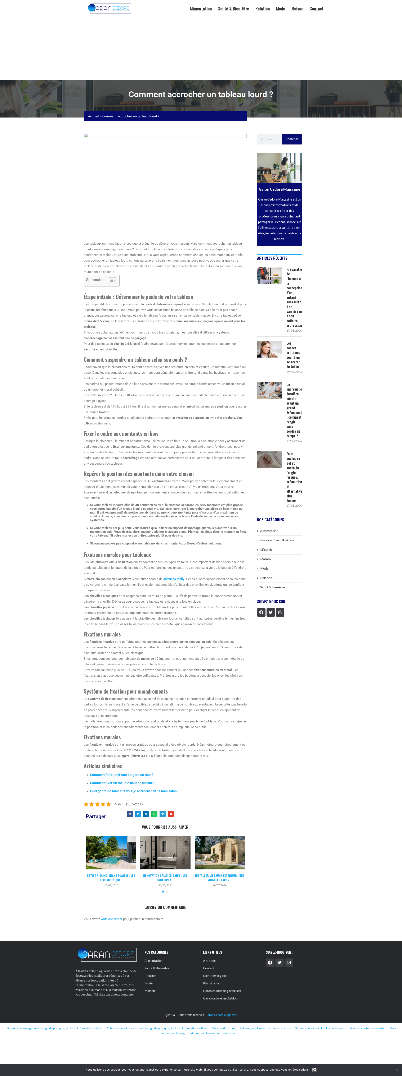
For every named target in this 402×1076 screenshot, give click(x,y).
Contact (316, 8)
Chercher (291, 139)
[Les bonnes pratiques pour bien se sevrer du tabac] (269, 349)
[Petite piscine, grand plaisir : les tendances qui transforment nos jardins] (111, 852)
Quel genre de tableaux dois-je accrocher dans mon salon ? (134, 791)
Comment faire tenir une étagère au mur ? (121, 775)
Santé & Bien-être (233, 8)
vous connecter (111, 919)
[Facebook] (261, 612)
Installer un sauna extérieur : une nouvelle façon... (219, 877)
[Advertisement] (201, 48)
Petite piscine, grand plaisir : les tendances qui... (111, 877)
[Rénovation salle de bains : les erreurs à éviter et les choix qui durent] (165, 852)
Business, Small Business (277, 540)
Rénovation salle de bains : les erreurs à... (165, 877)
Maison (297, 8)
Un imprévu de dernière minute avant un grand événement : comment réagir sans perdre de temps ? (294, 410)
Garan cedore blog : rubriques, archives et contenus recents (250, 1028)
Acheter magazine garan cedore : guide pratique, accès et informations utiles (157, 1028)
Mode (280, 8)
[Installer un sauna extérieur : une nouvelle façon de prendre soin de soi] (220, 852)
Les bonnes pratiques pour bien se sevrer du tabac (293, 355)
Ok (314, 1069)
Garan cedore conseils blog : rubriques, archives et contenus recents (340, 1028)
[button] (130, 814)
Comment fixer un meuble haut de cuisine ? (122, 783)
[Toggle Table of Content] (110, 280)
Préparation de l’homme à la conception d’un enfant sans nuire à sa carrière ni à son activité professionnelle (294, 297)
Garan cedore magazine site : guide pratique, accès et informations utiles (54, 1028)
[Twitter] (271, 612)
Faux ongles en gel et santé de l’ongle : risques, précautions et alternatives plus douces (294, 477)
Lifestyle (266, 549)
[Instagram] (280, 612)
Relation (262, 8)
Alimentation (201, 8)
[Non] (397, 1070)
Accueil (93, 116)
